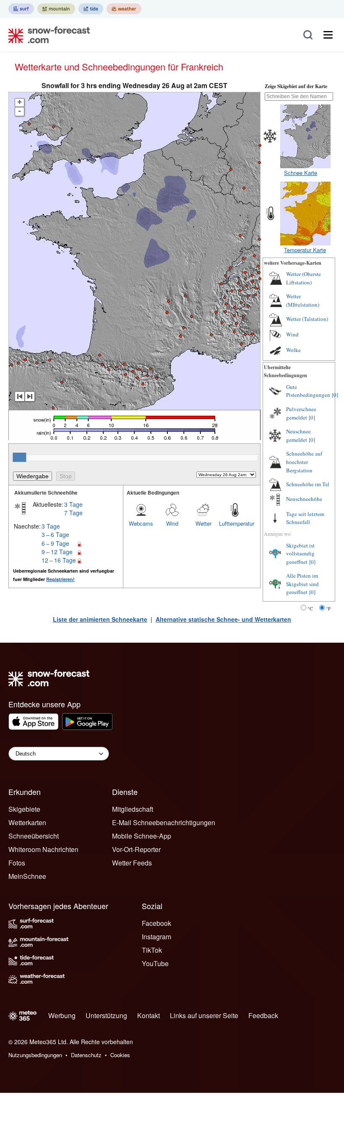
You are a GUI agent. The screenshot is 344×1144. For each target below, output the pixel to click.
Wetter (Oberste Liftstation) (303, 278)
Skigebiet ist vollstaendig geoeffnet (300, 553)
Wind (172, 523)
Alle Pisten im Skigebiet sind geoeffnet (302, 584)
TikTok (152, 950)
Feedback (263, 1015)
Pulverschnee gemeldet (301, 413)
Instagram (156, 936)
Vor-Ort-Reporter (136, 849)
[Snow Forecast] (46, 34)
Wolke (293, 350)
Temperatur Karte (305, 250)
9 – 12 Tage (57, 551)
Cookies (120, 1055)
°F (328, 608)
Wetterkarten (27, 822)
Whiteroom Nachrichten (43, 849)
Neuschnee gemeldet (298, 435)
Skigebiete (24, 809)
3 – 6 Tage (55, 534)
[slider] (19, 457)
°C (310, 608)
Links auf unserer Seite (204, 1015)
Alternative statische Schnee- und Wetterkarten (223, 619)
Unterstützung (106, 1015)
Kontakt (148, 1015)
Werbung (62, 1015)
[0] (335, 395)
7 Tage (73, 512)
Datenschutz (86, 1055)
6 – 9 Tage (55, 543)
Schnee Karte (300, 173)
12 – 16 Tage (59, 560)
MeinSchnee (27, 876)
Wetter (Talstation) (307, 319)
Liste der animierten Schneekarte (100, 619)
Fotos (16, 863)
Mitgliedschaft (132, 809)
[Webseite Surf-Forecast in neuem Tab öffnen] (21, 8)
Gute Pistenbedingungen (308, 391)
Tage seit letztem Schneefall (305, 518)
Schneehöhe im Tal (307, 484)
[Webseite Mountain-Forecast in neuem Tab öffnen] (56, 8)
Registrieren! (60, 579)
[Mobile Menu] (328, 34)
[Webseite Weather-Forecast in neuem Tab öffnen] (124, 8)
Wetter (203, 523)
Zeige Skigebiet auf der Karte (296, 86)
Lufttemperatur (234, 523)
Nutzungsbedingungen (35, 1055)
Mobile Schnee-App (141, 836)
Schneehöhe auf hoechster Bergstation (304, 462)
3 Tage (73, 504)
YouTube (155, 963)
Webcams (141, 523)
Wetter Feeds (132, 863)
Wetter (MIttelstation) (302, 300)
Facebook (156, 923)
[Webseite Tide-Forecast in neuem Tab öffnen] (90, 8)
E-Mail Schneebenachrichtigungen (163, 822)
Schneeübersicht (33, 836)
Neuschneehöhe (304, 499)
